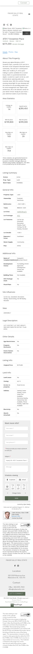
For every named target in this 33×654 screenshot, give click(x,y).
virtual (24, 479)
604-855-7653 (16, 516)
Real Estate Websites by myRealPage (16, 602)
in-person (12, 479)
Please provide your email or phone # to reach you (16, 449)
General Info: (8, 190)
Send (16, 498)
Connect (23, 3)
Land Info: (7, 372)
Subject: (7, 456)
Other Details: (8, 336)
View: (5, 308)
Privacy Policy (16, 600)
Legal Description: (10, 320)
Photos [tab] (11, 52)
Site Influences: (9, 292)
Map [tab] (16, 52)
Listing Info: (8, 360)
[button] (15, 566)
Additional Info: (9, 253)
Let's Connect (16, 593)
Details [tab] (5, 52)
